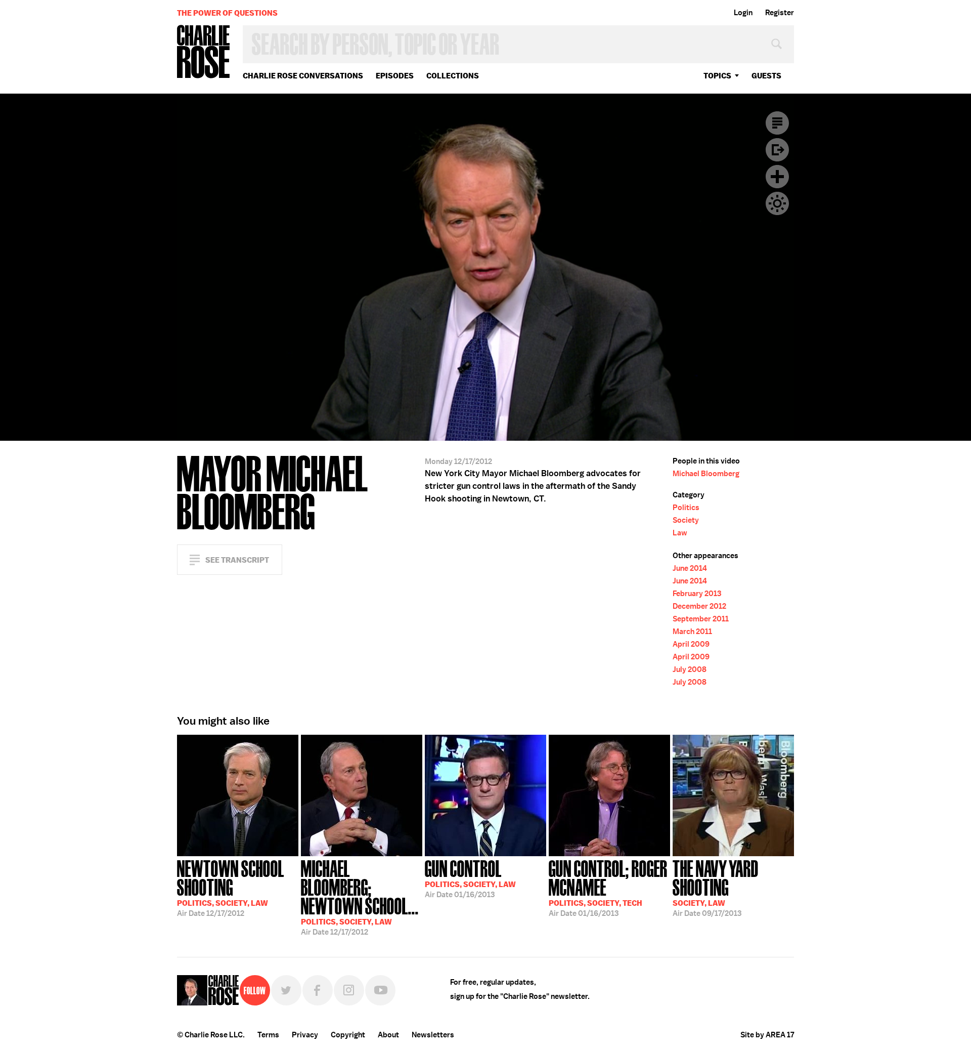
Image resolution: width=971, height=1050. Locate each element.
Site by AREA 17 (767, 1035)
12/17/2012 (230, 887)
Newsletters (433, 1035)
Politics (686, 507)
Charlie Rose (204, 52)
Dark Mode (777, 203)
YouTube (380, 990)
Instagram (349, 990)
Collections (452, 75)
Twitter (286, 990)
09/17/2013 (716, 887)
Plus (777, 176)
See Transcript (237, 560)
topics (717, 75)
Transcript (777, 123)
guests (766, 75)
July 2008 (690, 669)
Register (779, 13)
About (388, 1035)
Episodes (395, 75)
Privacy (305, 1035)
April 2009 (691, 644)
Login (743, 13)
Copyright (348, 1035)
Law (680, 533)
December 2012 (699, 606)
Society (686, 520)
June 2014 (690, 568)
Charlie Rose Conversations (303, 75)
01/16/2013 (470, 878)
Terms (268, 1035)
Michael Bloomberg (706, 474)
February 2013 (697, 594)
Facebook (317, 990)
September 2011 (701, 619)
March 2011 (692, 631)
